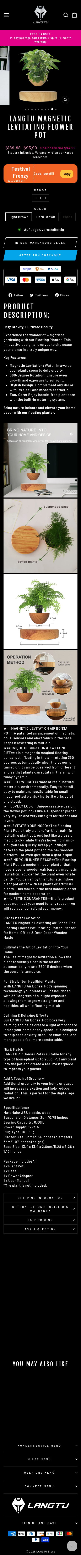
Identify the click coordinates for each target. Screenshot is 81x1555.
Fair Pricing (40, 1220)
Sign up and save (40, 1523)
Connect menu (39, 1486)
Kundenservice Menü (39, 1445)
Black (67, 217)
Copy (67, 174)
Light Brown (18, 217)
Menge (40, 190)
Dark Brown (45, 217)
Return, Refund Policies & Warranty (40, 1208)
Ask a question (40, 1229)
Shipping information (40, 1197)
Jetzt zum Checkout (40, 255)
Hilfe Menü (39, 1459)
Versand (41, 152)
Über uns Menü (39, 1472)
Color (40, 208)
